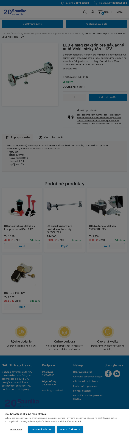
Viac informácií (74, 421)
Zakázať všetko (41, 430)
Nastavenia (16, 430)
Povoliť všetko (70, 430)
